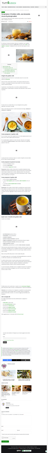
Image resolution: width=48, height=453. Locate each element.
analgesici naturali (11, 307)
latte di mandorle (23, 180)
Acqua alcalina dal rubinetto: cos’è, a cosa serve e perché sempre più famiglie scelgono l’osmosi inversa (5, 394)
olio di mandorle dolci (13, 183)
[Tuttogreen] (9, 2)
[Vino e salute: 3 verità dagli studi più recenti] (27, 388)
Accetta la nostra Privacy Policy (9, 340)
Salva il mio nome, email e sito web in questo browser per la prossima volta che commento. (15, 434)
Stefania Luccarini (4, 21)
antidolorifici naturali (12, 311)
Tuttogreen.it (11, 348)
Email (4, 336)
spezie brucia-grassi (12, 308)
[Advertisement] (8, 55)
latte (26, 44)
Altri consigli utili (7, 73)
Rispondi (7, 407)
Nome (2, 426)
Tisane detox (5, 302)
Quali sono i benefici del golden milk (9, 71)
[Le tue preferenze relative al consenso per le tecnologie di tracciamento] (46, 451)
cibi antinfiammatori (9, 304)
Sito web (18, 430)
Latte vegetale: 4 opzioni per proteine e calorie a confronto (16, 393)
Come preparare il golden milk (8, 67)
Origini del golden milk (6, 66)
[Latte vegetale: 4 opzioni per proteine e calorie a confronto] (16, 388)
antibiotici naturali (11, 310)
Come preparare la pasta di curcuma (10, 69)
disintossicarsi (11, 305)
